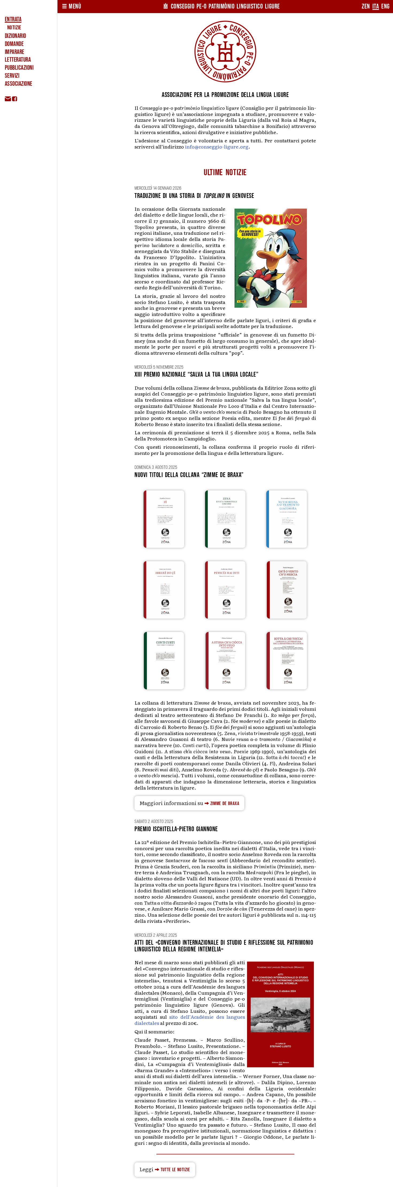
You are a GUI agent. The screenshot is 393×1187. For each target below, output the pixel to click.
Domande (14, 44)
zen (366, 6)
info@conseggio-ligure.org (216, 146)
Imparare (14, 52)
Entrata (13, 19)
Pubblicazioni (19, 68)
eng (385, 6)
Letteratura (18, 60)
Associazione (18, 84)
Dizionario (15, 36)
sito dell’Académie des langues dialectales (189, 1019)
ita (375, 6)
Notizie (14, 27)
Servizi (12, 76)
